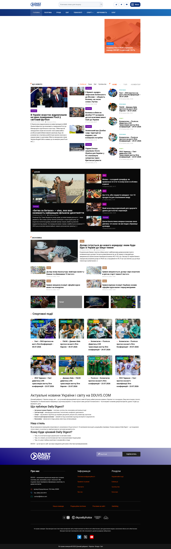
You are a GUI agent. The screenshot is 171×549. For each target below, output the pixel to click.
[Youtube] (126, 4)
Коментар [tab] (136, 84)
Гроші (58, 12)
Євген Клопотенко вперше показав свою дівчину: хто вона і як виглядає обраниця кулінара (119, 223)
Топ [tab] (125, 84)
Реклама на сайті (99, 506)
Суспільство (102, 84)
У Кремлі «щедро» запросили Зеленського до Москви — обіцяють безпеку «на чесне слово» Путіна (95, 97)
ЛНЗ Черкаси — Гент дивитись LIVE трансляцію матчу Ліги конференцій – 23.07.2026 (130, 154)
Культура (35, 206)
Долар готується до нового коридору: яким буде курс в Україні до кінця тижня (107, 246)
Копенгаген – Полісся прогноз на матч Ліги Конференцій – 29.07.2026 (130, 139)
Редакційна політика (78, 506)
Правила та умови (83, 481)
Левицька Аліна (51, 122)
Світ (67, 12)
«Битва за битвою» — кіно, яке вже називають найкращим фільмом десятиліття (58, 211)
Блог (113, 12)
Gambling (115, 506)
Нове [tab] (114, 84)
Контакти (81, 487)
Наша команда (58, 506)
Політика (48, 12)
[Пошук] (101, 4)
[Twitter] (121, 4)
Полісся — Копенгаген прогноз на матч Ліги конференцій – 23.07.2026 (99, 381)
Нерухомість (102, 12)
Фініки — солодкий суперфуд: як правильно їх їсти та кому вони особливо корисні (119, 181)
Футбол (96, 321)
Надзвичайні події (118, 476)
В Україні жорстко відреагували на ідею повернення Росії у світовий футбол (49, 117)
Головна (36, 12)
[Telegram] (116, 4)
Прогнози (122, 90)
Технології (78, 12)
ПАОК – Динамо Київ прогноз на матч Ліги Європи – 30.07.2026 (128, 109)
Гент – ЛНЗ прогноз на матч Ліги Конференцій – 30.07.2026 (130, 95)
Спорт (89, 12)
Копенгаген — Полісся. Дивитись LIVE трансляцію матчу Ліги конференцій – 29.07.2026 (130, 124)
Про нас (80, 492)
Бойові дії (83, 84)
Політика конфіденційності (86, 476)
